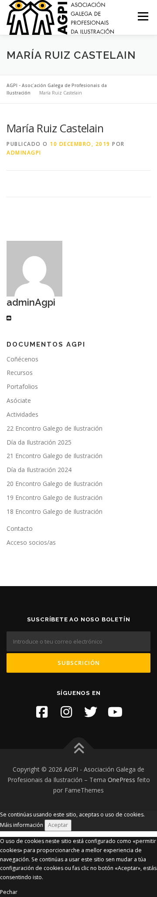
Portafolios (22, 386)
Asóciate (19, 400)
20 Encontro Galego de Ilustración (54, 483)
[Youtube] (115, 711)
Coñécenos (22, 359)
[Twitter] (90, 711)
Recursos (20, 372)
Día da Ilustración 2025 (39, 442)
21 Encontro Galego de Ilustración (54, 456)
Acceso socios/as (31, 542)
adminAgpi (24, 152)
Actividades (22, 414)
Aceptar (58, 825)
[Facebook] (41, 711)
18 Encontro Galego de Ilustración (54, 511)
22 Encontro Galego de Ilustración (54, 428)
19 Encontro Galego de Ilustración (54, 497)
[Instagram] (66, 711)
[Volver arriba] (78, 749)
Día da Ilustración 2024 (39, 469)
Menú (142, 16)
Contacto (20, 528)
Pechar (8, 892)
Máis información (21, 825)
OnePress (121, 780)
